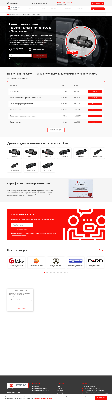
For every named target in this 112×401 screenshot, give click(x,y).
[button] (100, 250)
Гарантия (53, 9)
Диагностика (15, 91)
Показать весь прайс (56, 129)
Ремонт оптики (15, 122)
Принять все (101, 397)
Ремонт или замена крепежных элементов (25, 98)
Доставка (68, 9)
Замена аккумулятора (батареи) (21, 104)
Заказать (94, 91)
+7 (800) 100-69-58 (64, 2)
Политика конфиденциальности (43, 398)
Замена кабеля (15, 110)
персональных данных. (19, 235)
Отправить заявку (40, 55)
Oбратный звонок (98, 9)
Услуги (31, 9)
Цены (43, 9)
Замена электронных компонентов (23, 116)
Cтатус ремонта (97, 3)
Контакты (80, 9)
